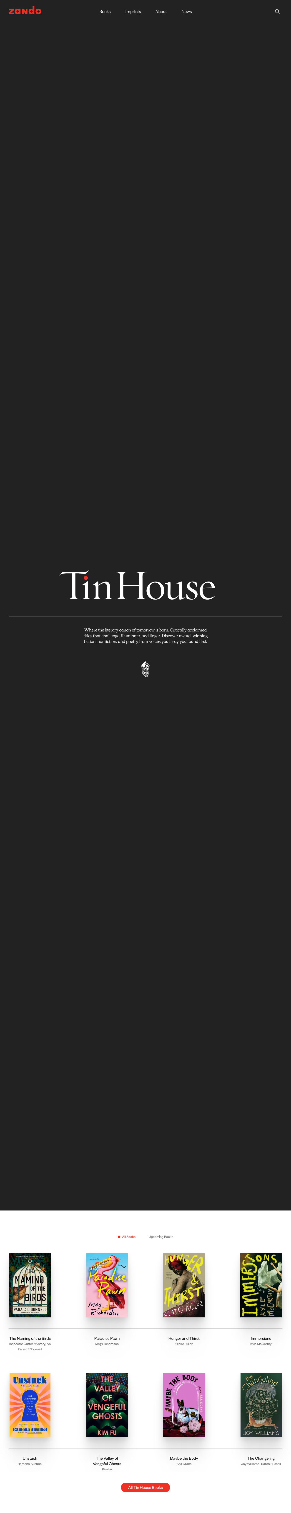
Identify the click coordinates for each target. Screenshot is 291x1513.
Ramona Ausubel (30, 1463)
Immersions (261, 1338)
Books (105, 11)
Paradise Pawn (107, 1338)
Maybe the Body (184, 1458)
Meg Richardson (107, 1344)
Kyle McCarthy (261, 1344)
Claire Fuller (184, 1344)
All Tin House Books (145, 1487)
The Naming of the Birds (30, 1338)
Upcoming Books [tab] (161, 1236)
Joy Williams (250, 1463)
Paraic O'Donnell (30, 1349)
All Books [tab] (128, 1236)
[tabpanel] (145, 1368)
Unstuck (30, 1458)
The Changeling (261, 1458)
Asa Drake (183, 1463)
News (186, 11)
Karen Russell (271, 1463)
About (161, 11)
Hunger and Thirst (184, 1338)
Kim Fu (107, 1469)
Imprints (133, 11)
